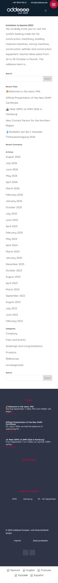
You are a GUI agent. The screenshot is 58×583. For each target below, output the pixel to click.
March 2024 (13, 251)
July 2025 (11, 213)
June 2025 (12, 220)
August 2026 (13, 156)
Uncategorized (14, 365)
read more (11, 414)
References (12, 358)
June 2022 (12, 314)
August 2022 (13, 302)
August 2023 (13, 276)
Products (11, 352)
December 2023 (15, 264)
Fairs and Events (16, 339)
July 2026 (11, 163)
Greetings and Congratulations (24, 346)
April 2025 (12, 226)
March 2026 (13, 188)
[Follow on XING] (25, 552)
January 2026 (14, 201)
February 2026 (14, 194)
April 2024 (12, 245)
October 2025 (14, 207)
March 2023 (13, 289)
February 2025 (14, 232)
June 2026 (12, 169)
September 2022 (15, 295)
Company (11, 333)
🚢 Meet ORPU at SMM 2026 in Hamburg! (25, 439)
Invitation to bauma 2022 (19, 25)
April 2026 (12, 182)
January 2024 (14, 257)
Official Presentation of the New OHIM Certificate (24, 423)
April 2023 (12, 283)
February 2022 (14, 321)
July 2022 (11, 308)
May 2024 (11, 238)
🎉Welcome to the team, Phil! (23, 91)
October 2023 (14, 270)
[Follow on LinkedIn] (32, 552)
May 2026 (11, 175)
